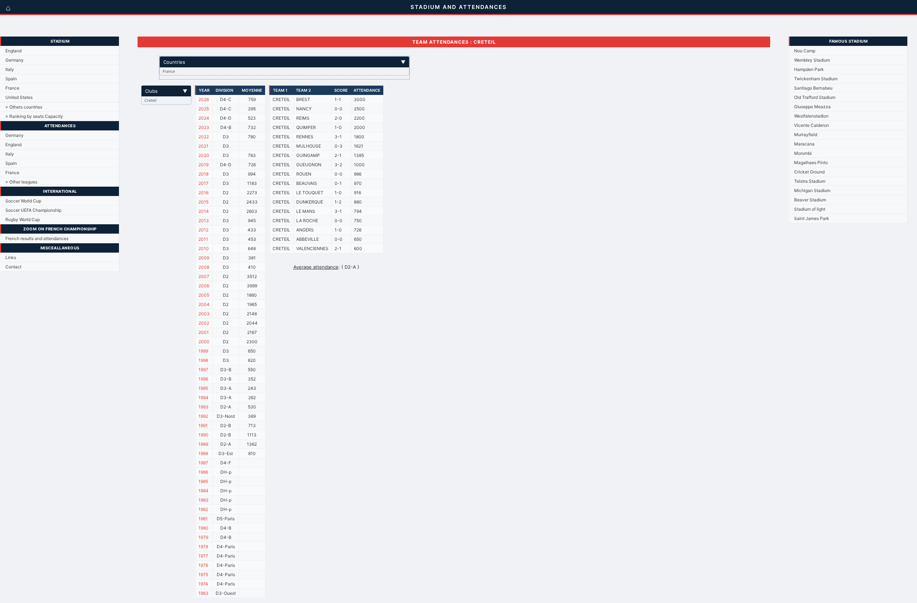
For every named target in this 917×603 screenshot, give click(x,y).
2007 (203, 276)
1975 (203, 574)
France (12, 88)
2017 (203, 183)
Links (10, 257)
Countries (284, 62)
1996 (203, 379)
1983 (203, 500)
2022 (203, 136)
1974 (203, 584)
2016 (203, 192)
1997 (203, 369)
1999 (203, 351)
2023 (203, 127)
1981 (203, 518)
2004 (204, 304)
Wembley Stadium (812, 60)
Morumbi (803, 153)
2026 (203, 99)
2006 (203, 285)
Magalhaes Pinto (811, 162)
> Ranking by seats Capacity (34, 116)
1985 (203, 481)
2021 (203, 146)
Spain (11, 78)
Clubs (166, 91)
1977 (203, 556)
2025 (203, 108)
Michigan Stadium (812, 190)
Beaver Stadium (810, 199)
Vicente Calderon (811, 125)
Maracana (804, 144)
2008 (203, 267)
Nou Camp (804, 50)
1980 (203, 528)
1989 (203, 444)
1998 (203, 360)
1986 (203, 472)
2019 (203, 164)
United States (19, 97)
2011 (203, 239)
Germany (14, 60)
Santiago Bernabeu (813, 88)
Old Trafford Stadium (814, 97)
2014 (203, 211)
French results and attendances (36, 238)
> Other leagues (21, 182)
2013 (203, 220)
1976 (203, 565)
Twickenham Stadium (815, 78)
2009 (203, 257)
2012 (203, 230)
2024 (203, 118)
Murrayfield (805, 134)
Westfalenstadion (811, 116)
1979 (203, 537)
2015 (203, 202)
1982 (203, 509)
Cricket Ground (809, 171)
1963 (203, 593)
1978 (203, 546)
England (13, 50)
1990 (203, 434)
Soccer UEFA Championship (33, 210)
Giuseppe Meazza (812, 106)
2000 (204, 341)
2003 (204, 313)
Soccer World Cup (23, 201)
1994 (203, 397)
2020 (203, 155)
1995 (203, 388)
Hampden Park (809, 69)
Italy (9, 69)
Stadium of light (809, 209)
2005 (203, 295)
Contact (13, 266)
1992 (203, 416)
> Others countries (23, 107)
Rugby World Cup (22, 219)
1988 (203, 453)
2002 (203, 323)
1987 (203, 462)
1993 (203, 407)
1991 (203, 425)
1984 (203, 490)
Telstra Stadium (809, 181)
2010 (203, 248)
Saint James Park (811, 218)
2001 (203, 332)
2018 (203, 174)
